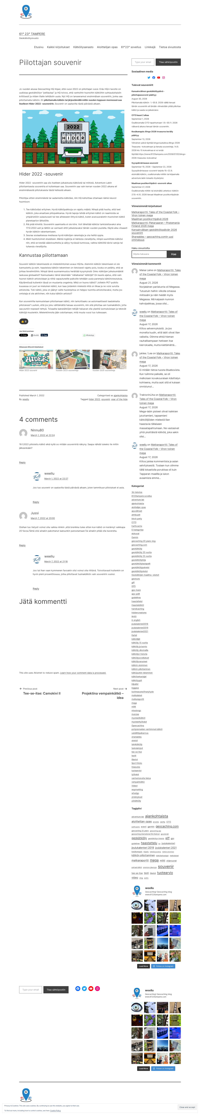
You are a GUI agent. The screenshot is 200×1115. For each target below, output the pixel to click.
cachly (162, 822)
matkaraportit (138, 699)
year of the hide (119, 399)
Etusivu (39, 47)
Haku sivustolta (141, 248)
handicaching (138, 609)
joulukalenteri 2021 (166, 847)
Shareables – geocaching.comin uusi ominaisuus (152, 238)
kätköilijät (136, 639)
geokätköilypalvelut (140, 567)
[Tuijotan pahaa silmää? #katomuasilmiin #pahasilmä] (137, 905)
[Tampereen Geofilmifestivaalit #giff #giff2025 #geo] (175, 905)
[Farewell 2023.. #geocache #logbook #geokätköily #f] (175, 943)
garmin (151, 826)
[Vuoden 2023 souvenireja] (73, 359)
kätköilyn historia (139, 654)
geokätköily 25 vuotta (142, 556)
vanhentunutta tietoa (141, 778)
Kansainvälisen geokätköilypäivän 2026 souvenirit (154, 231)
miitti (162, 860)
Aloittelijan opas (107, 47)
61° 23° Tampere (32, 34)
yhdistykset (137, 797)
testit (134, 755)
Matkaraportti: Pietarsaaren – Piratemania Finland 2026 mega (156, 224)
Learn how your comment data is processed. (83, 672)
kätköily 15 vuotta (140, 642)
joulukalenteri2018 (140, 624)
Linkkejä (150, 47)
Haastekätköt (138, 605)
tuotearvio (165, 873)
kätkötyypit (137, 680)
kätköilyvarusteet (139, 661)
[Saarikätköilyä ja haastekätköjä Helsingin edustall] (162, 943)
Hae (173, 254)
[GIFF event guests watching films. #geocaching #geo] (137, 956)
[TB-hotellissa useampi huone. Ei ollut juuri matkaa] (150, 943)
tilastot (135, 759)
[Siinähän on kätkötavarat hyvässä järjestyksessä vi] (150, 905)
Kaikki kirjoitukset (58, 47)
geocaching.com (139, 545)
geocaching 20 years (140, 831)
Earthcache (137, 526)
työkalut (135, 774)
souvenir (105, 399)
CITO (134, 522)
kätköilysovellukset (140, 658)
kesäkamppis (137, 852)
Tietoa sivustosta (170, 47)
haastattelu (149, 843)
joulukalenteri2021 (140, 631)
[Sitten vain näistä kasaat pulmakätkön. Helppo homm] (175, 930)
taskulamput (137, 748)
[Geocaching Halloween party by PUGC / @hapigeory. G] (137, 918)
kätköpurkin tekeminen (142, 673)
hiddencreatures (139, 612)
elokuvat (135, 533)
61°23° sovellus (131, 47)
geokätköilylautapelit (141, 563)
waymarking (137, 789)
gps (172, 838)
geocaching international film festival (146, 834)
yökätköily (136, 801)
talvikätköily (137, 744)
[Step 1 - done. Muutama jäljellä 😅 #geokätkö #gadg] (162, 930)
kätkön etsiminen (139, 665)
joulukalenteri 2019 (143, 847)
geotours (136, 579)
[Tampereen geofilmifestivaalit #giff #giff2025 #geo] (162, 905)
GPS (134, 586)
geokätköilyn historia (156, 838)
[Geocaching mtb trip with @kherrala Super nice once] (175, 956)
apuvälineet (137, 511)
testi (146, 873)
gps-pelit (136, 594)
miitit (134, 706)
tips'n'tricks (137, 763)
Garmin (135, 537)
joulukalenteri (168, 843)
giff (133, 582)
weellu (25, 399)
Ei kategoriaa (137, 530)
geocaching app (155, 831)
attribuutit (136, 515)
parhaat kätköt (137, 867)
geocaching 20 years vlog (144, 541)
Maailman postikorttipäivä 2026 (150, 219)
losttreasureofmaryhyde (143, 691)
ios (159, 843)
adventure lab (138, 499)
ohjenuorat (171, 860)
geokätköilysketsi (140, 571)
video (135, 877)
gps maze (136, 590)
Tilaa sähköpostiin (168, 62)
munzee (135, 714)
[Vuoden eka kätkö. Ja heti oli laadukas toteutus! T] (150, 930)
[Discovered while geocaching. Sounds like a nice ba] (175, 918)
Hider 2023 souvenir (28, 370)
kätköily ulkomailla (140, 650)
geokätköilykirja (139, 560)
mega (134, 703)
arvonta (156, 822)
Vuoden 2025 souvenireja (104, 370)
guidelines (136, 597)
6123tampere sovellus (142, 496)
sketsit (135, 740)
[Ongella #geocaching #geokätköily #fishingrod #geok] (162, 918)
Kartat (134, 635)
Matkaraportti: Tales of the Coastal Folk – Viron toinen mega (155, 214)
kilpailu (146, 852)
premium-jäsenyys (150, 867)
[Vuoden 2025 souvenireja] (109, 359)
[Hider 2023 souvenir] (36, 359)
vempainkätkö (138, 782)
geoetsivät (165, 834)
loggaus (135, 688)
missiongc (136, 710)
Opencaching (138, 725)
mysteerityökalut (139, 722)
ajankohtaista (120, 395)
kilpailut (135, 684)
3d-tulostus (137, 492)
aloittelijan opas (139, 507)
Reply (22, 462)
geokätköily (137, 548)
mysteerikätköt (138, 718)
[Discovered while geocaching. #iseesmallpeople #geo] (137, 943)
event (143, 826)
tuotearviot (136, 770)
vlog (141, 878)
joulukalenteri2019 (140, 627)
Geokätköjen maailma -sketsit (145, 575)
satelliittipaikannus (140, 733)
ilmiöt (134, 616)
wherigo (135, 793)
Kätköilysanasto (83, 47)
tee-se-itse (137, 752)
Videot (135, 785)
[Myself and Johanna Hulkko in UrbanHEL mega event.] (162, 956)
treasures (136, 767)
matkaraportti (140, 860)
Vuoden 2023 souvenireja (67, 370)
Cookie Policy (55, 1111)
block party (137, 518)
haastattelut (137, 601)
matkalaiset (137, 695)
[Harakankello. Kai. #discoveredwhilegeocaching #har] (150, 918)
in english (136, 620)
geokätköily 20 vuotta (142, 552)
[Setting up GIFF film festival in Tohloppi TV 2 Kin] (150, 956)
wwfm (146, 878)
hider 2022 (94, 399)
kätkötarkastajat (139, 676)
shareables (137, 737)
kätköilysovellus (155, 852)
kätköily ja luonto (139, 646)
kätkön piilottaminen (141, 669)
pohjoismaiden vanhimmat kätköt (147, 729)
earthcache (136, 827)
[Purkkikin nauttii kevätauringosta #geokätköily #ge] (137, 930)
